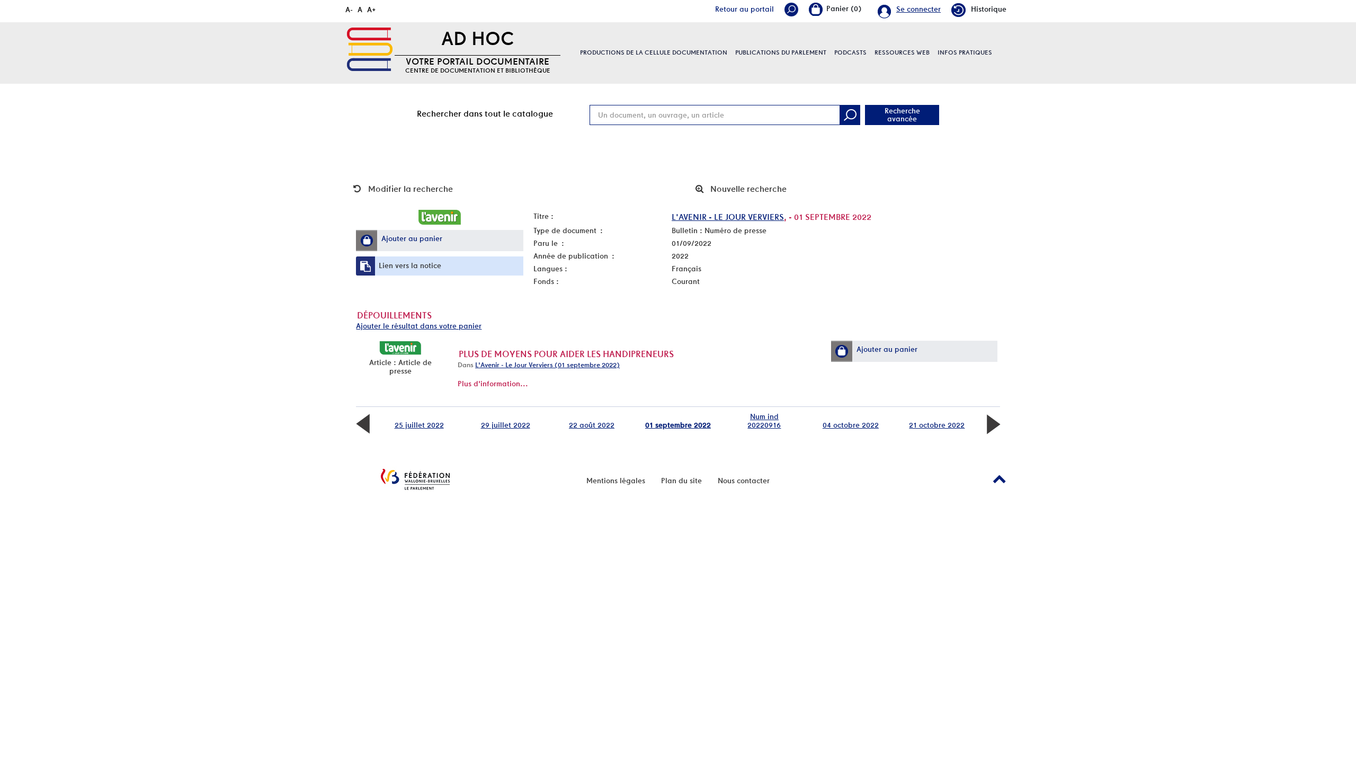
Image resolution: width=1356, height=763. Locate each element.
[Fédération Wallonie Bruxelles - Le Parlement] (415, 479)
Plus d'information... (493, 383)
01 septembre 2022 (678, 425)
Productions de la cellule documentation (653, 52)
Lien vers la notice (410, 265)
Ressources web (902, 52)
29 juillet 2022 (505, 425)
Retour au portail (744, 9)
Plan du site (681, 480)
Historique (988, 9)
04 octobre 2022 (851, 425)
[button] (366, 240)
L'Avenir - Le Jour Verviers (728, 217)
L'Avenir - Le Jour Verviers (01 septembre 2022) (547, 365)
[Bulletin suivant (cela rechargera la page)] (993, 423)
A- (349, 9)
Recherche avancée (902, 115)
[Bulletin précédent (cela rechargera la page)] (363, 423)
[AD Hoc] (369, 49)
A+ (371, 9)
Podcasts (850, 52)
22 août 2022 (591, 425)
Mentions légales (615, 480)
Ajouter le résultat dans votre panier (418, 326)
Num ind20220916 (764, 420)
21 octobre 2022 (937, 425)
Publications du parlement (780, 52)
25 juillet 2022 (419, 425)
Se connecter (918, 9)
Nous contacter (744, 480)
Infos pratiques (965, 52)
